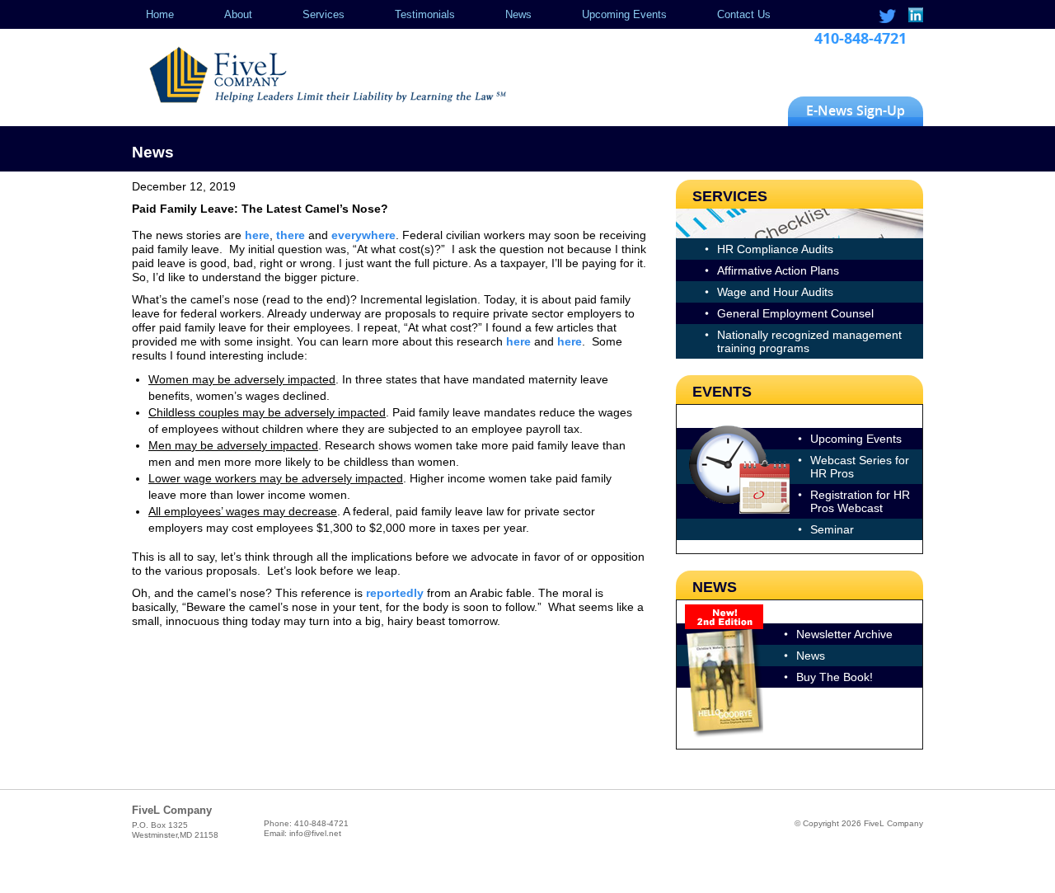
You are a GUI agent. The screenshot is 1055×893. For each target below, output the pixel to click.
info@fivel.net (315, 833)
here (257, 235)
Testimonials (425, 14)
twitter (887, 16)
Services (323, 14)
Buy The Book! (834, 677)
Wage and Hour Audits (775, 291)
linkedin (914, 16)
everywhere (363, 235)
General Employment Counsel (795, 313)
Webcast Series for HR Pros (859, 467)
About (238, 14)
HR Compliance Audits (775, 249)
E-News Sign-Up (855, 110)
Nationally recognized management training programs (809, 341)
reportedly (395, 592)
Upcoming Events (624, 14)
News (518, 14)
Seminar (832, 529)
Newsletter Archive (844, 634)
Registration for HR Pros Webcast (860, 501)
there (290, 235)
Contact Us (744, 14)
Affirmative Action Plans (778, 270)
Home (160, 14)
